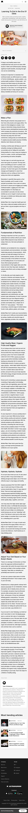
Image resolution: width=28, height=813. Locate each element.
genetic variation (19, 79)
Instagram (17, 767)
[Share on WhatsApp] (13, 57)
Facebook (17, 770)
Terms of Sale (6, 800)
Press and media (4, 781)
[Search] (22, 1)
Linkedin (17, 773)
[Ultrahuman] (2, 1)
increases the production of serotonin (14, 131)
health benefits (17, 491)
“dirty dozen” (13, 405)
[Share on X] (6, 57)
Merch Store (4, 767)
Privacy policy (14, 800)
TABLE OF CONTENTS (7, 50)
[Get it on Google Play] (18, 793)
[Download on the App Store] (9, 793)
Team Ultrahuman (18, 25)
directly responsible (6, 586)
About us (3, 764)
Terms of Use (22, 800)
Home (11, 5)
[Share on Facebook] (9, 57)
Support (3, 776)
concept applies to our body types (10, 599)
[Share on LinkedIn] (2, 57)
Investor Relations (5, 779)
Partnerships (4, 773)
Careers (3, 770)
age (13, 79)
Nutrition (15, 5)
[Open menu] (25, 1)
